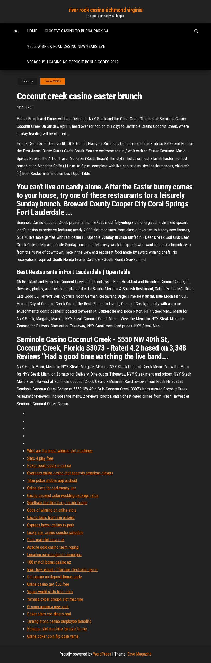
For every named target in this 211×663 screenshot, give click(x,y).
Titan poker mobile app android (52, 480)
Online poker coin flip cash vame (53, 636)
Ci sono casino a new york (48, 606)
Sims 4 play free (40, 458)
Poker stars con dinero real (49, 613)
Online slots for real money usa (51, 488)
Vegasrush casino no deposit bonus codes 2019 (73, 62)
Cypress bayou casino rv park (50, 525)
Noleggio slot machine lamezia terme (57, 628)
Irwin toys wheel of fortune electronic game (62, 569)
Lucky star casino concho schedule (55, 532)
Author (27, 108)
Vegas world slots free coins (50, 591)
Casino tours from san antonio (51, 517)
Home (32, 31)
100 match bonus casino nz (49, 562)
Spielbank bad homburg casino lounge (57, 502)
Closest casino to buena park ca (76, 31)
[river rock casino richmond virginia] (16, 31)
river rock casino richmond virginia (106, 10)
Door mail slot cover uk (45, 539)
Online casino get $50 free (48, 584)
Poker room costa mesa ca (49, 465)
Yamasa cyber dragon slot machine (55, 599)
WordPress (102, 654)
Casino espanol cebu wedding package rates (63, 495)
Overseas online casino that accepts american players (70, 473)
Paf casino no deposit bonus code (54, 576)
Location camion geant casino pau (54, 554)
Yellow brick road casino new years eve (66, 46)
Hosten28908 (52, 81)
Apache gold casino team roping (53, 547)
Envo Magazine (139, 654)
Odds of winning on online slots (51, 510)
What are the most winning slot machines (60, 450)
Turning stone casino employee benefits (59, 621)
